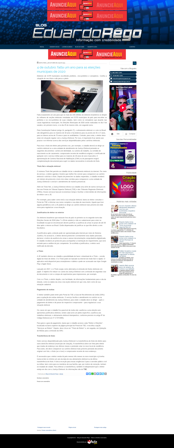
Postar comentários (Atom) (49, 430)
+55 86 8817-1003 (118, 75)
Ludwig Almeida (67, 47)
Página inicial (72, 427)
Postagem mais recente (43, 427)
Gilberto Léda (92, 47)
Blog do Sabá (79, 47)
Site (118, 134)
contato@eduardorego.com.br (121, 81)
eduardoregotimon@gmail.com (121, 78)
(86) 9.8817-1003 (117, 72)
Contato (132, 47)
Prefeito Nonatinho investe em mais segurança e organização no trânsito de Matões (123, 256)
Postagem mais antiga (100, 427)
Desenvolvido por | (82, 442)
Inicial (42, 47)
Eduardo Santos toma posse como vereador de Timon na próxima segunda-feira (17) (123, 227)
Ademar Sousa (54, 47)
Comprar (132, 134)
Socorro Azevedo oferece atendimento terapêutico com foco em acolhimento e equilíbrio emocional (123, 212)
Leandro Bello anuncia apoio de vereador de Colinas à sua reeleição (123, 271)
